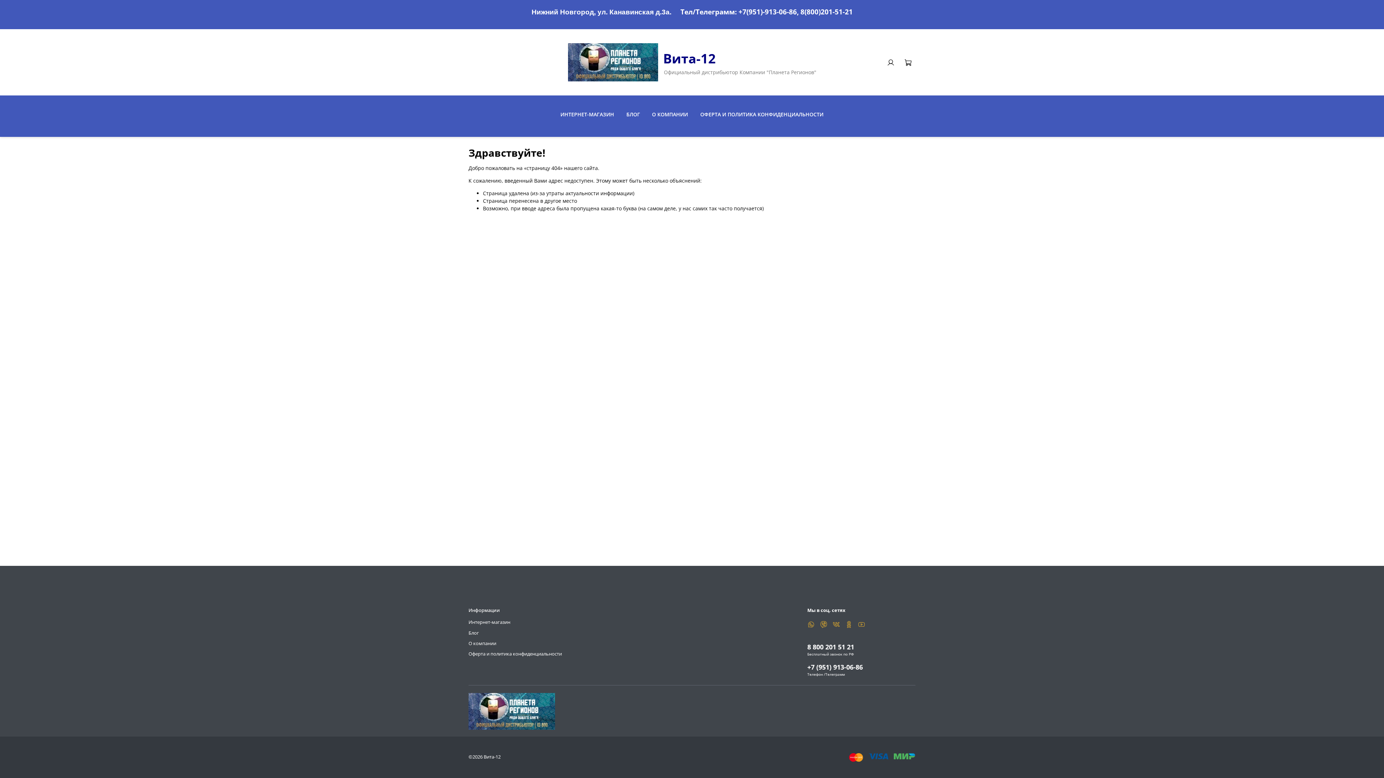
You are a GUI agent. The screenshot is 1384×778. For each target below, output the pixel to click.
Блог (633, 114)
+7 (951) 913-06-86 (835, 667)
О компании (670, 114)
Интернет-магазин (587, 114)
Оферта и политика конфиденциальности (762, 114)
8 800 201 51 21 (830, 647)
